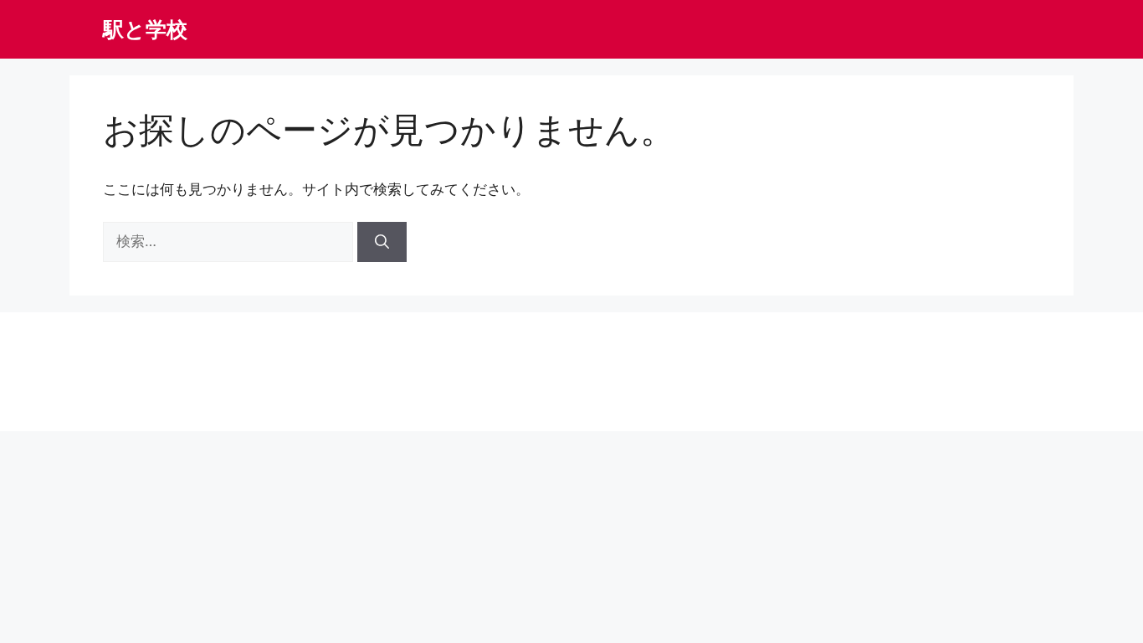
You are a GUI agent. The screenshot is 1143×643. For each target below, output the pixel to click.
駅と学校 (145, 29)
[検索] (382, 242)
